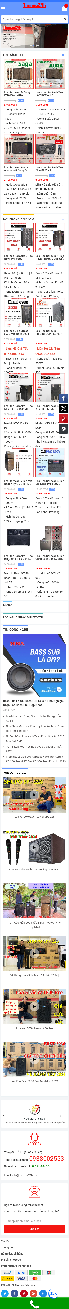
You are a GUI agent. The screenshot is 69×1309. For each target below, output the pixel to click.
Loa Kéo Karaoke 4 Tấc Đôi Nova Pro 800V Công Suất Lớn (49, 483)
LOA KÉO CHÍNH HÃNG (18, 218)
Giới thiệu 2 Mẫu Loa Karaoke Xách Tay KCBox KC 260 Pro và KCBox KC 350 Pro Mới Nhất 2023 (36, 759)
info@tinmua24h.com (25, 1175)
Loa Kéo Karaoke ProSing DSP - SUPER (48, 332)
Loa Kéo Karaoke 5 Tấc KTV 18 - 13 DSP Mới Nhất (18, 408)
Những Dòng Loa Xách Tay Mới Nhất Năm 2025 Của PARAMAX (35, 739)
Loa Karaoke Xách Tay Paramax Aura (49, 94)
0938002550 (42, 1166)
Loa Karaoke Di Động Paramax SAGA (17, 94)
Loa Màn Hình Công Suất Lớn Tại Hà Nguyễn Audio (33, 718)
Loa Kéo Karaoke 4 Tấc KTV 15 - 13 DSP (49, 407)
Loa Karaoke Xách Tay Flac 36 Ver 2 (49, 169)
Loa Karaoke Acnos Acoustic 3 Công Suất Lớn (17, 169)
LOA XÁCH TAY (13, 55)
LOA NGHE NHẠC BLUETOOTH (23, 617)
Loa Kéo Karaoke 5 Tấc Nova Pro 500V (18, 257)
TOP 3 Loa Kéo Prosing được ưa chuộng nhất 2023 (34, 749)
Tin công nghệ (15, 630)
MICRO (7, 605)
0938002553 (46, 1158)
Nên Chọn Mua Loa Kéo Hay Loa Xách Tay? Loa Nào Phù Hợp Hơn (35, 728)
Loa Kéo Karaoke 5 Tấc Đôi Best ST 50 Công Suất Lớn (18, 558)
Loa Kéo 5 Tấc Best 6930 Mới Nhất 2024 (16, 332)
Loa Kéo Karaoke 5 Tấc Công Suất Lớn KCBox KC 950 (49, 558)
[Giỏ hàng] (63, 9)
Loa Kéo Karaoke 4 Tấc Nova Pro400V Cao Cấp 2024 (49, 258)
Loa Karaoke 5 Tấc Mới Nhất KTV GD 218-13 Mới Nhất (18, 483)
